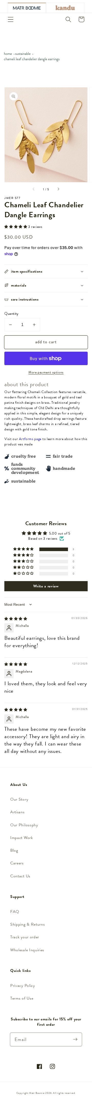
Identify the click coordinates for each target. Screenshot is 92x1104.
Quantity (11, 313)
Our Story (19, 799)
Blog (14, 850)
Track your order (24, 937)
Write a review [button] (46, 586)
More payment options (46, 372)
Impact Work (21, 838)
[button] (10, 19)
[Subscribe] (75, 1039)
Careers (17, 863)
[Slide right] (58, 189)
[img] (15, 618)
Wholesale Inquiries (27, 950)
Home (8, 53)
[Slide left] (33, 189)
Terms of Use (21, 998)
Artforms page (30, 439)
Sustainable (23, 53)
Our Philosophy (24, 825)
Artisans (17, 812)
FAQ (14, 912)
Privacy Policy (22, 986)
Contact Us (20, 876)
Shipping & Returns (27, 924)
